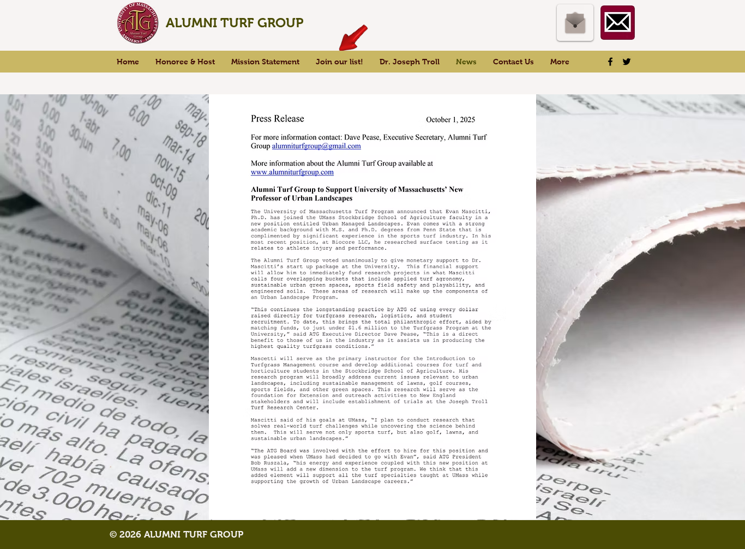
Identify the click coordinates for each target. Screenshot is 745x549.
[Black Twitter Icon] (626, 61)
